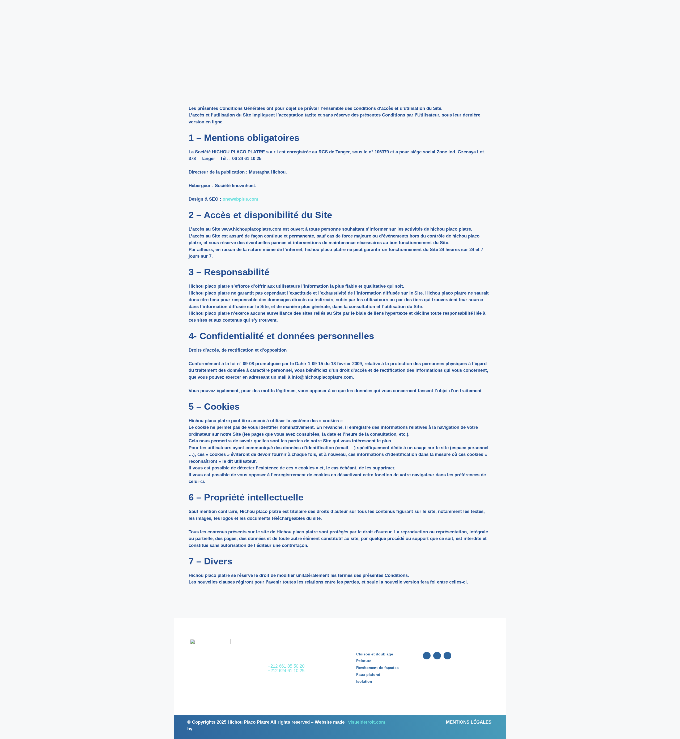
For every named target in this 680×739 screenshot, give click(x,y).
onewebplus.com (240, 199)
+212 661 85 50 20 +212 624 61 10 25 (286, 668)
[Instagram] (437, 656)
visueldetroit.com (366, 722)
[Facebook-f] (427, 656)
